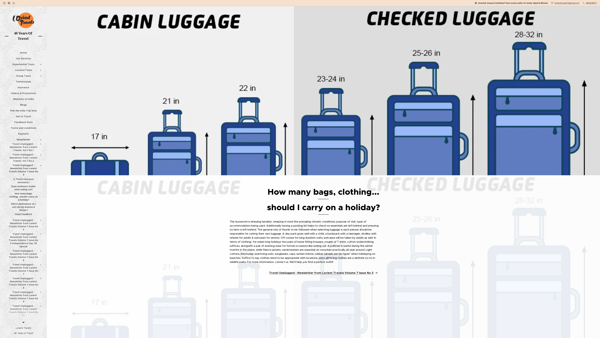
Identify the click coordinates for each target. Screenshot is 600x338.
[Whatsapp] (14, 3)
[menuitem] (23, 52)
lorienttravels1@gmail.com (567, 3)
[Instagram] (4, 3)
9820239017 (591, 3)
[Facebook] (9, 3)
